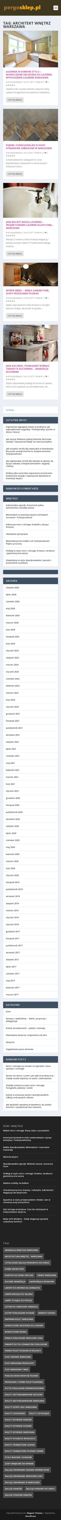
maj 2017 (10, 980)
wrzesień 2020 (13, 819)
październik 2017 (14, 945)
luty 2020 (10, 868)
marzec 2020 (12, 861)
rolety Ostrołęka (39, 1413)
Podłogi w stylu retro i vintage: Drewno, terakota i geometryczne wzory (30, 552)
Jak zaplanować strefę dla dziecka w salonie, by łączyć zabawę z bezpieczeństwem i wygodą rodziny (29, 463)
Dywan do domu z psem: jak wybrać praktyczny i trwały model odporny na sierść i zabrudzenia (30, 1077)
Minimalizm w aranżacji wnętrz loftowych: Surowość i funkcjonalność (27, 516)
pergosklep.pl (16, 82)
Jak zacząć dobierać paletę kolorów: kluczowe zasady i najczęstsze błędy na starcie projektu (29, 440)
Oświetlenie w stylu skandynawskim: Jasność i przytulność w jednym (28, 561)
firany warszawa (46, 1275)
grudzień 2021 (13, 713)
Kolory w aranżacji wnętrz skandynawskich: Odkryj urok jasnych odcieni (27, 1096)
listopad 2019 (12, 882)
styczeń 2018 (12, 924)
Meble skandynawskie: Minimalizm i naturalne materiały (26, 1148)
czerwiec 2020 (12, 840)
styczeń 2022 (12, 706)
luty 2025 (10, 643)
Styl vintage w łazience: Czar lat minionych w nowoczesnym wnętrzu (25, 1210)
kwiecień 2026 (12, 615)
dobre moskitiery (14, 1269)
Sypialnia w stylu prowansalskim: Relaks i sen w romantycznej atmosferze (26, 1201)
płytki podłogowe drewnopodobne (24, 1388)
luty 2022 (10, 699)
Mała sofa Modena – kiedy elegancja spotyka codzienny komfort (25, 1220)
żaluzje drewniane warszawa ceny (24, 1476)
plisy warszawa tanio (17, 1369)
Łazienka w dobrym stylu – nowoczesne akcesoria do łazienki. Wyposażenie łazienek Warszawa (29, 74)
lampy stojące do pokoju (18, 1300)
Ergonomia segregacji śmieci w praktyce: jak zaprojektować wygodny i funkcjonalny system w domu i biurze (30, 429)
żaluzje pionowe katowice (40, 1488)
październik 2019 (14, 889)
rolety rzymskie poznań (18, 1426)
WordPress (30, 1516)
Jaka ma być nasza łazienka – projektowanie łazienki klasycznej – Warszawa (30, 225)
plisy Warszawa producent (19, 1363)
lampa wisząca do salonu (19, 1294)
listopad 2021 (12, 720)
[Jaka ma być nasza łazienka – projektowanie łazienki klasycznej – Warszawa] (30, 200)
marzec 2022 (12, 692)
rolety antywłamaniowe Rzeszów (23, 1394)
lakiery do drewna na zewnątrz (22, 1287)
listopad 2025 (12, 636)
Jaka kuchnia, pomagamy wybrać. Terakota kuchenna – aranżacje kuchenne (28, 368)
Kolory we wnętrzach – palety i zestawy (25, 1028)
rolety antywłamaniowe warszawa (24, 1400)
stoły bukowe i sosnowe (18, 1457)
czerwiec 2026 (12, 601)
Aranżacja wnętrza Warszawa (21, 1250)
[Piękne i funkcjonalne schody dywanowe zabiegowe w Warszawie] (30, 125)
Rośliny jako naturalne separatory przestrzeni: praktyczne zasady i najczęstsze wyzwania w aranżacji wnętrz (29, 476)
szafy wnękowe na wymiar (19, 1463)
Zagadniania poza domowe (19, 1049)
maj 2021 (10, 763)
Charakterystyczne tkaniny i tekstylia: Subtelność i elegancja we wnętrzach (28, 1191)
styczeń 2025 (12, 650)
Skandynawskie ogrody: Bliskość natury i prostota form (28, 1165)
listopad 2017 (12, 938)
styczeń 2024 (12, 671)
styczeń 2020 (12, 875)
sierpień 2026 (12, 587)
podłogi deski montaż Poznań (21, 1375)
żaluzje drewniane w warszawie (22, 1482)
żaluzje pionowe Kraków (18, 1495)
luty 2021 (10, 784)
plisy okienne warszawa (18, 1356)
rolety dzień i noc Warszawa (21, 1407)
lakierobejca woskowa (41, 1281)
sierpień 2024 (12, 657)
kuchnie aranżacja (15, 1281)
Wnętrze (39, 82)
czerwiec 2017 (12, 973)
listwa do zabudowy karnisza (21, 1306)
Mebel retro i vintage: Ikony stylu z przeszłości (26, 1130)
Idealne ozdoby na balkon (16, 1183)
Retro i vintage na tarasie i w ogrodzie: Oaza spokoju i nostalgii (28, 1067)
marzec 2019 (12, 910)
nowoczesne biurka (16, 1331)
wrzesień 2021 (13, 735)
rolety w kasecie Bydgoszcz (20, 1438)
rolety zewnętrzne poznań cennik (24, 1451)
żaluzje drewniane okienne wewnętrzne (27, 1469)
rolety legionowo (15, 1413)
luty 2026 (10, 629)
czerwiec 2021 (12, 756)
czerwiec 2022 (12, 678)
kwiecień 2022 (12, 685)
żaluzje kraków (13, 1488)
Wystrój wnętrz (10, 1156)
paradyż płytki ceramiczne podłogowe (26, 1344)
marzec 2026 (12, 622)
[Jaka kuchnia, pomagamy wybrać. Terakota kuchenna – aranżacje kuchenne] (30, 343)
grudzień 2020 (13, 798)
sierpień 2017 (12, 959)
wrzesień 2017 (13, 952)
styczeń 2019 (12, 917)
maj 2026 (10, 608)
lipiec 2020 (11, 833)
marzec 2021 (12, 777)
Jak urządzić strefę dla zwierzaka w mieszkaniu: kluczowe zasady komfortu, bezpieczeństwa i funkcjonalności (30, 451)
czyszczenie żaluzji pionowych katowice (27, 1262)
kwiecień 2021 (12, 770)
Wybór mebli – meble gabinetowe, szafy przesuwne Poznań (28, 292)
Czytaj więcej (15, 99)
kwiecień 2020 (12, 854)
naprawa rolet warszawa (19, 1319)
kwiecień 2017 (12, 987)
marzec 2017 (12, 994)
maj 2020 (10, 847)
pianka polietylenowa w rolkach (23, 1350)
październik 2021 (14, 728)
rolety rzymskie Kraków (18, 1419)
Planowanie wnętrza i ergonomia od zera (26, 1035)
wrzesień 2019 (13, 896)
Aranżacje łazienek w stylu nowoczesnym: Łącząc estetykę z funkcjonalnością (27, 1138)
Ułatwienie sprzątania (17, 534)
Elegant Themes (34, 1513)
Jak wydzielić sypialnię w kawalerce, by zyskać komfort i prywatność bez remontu (28, 1106)
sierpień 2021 (12, 742)
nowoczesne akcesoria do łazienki (24, 1325)
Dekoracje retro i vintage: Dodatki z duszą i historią (27, 525)
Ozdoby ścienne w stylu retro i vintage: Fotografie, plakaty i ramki (25, 1086)
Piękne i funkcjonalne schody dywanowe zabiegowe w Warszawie (29, 147)
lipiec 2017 (11, 966)
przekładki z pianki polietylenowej (24, 1382)
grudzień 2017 (13, 931)
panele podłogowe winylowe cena (23, 1338)
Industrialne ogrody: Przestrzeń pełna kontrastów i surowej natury (25, 506)
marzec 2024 (12, 664)
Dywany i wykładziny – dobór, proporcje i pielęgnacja (26, 1019)
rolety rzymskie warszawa (19, 1432)
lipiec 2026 (11, 594)
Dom (8, 1011)
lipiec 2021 (11, 749)
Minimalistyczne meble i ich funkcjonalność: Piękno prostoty (28, 542)
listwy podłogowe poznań (19, 1313)
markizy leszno (46, 1313)
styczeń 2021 (12, 791)
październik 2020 (14, 812)
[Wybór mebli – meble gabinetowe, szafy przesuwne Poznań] (30, 274)
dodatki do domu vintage (19, 1275)
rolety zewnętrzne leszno (20, 1444)
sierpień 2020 (12, 826)
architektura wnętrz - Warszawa (23, 1256)
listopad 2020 (12, 805)
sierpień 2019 (12, 903)
